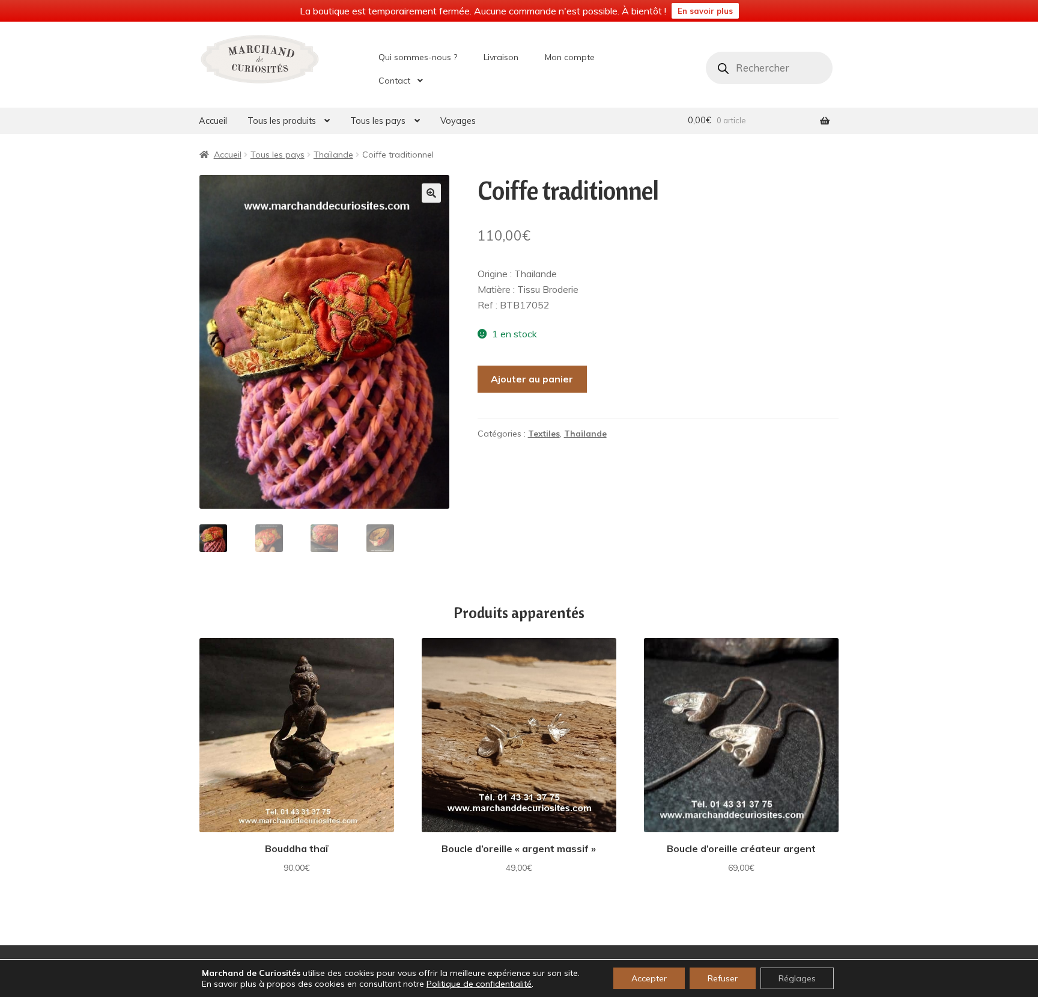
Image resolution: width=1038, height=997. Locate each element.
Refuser (723, 978)
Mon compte (570, 57)
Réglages (797, 978)
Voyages (458, 120)
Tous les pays (377, 120)
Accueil (213, 120)
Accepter (649, 978)
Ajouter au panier (532, 379)
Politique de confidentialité (479, 983)
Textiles (544, 433)
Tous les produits (281, 120)
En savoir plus (705, 11)
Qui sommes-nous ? (417, 57)
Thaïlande (333, 154)
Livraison (501, 57)
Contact (394, 80)
